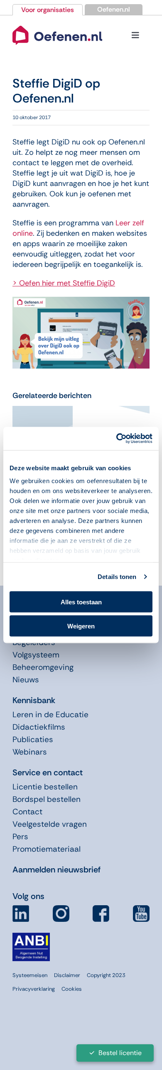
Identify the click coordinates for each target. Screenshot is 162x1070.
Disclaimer (67, 975)
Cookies (71, 988)
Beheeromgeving (43, 667)
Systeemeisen (29, 975)
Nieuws (25, 679)
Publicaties (32, 739)
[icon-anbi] (31, 936)
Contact (27, 811)
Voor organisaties (47, 9)
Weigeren (81, 626)
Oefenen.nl (113, 9)
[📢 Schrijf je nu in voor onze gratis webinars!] (42, 411)
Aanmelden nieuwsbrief (56, 869)
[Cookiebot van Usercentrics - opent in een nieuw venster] (116, 438)
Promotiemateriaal (46, 849)
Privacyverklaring (33, 988)
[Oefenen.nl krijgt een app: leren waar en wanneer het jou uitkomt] (119, 411)
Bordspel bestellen (46, 799)
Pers (20, 836)
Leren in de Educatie (50, 714)
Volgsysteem (35, 655)
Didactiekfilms (38, 727)
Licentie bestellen (45, 787)
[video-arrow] (57, 25)
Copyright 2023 (106, 975)
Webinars (29, 752)
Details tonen (117, 576)
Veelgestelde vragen (49, 824)
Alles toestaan (81, 601)
